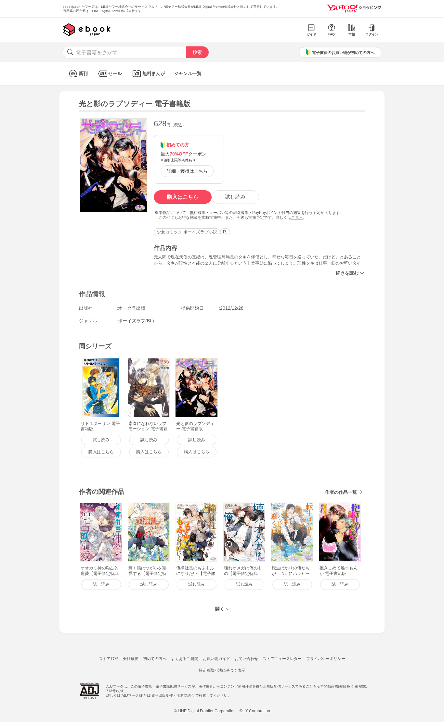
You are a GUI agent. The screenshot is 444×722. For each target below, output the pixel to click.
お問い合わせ (246, 658)
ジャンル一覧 (188, 73)
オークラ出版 (131, 308)
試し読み (235, 197)
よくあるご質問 (184, 658)
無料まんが (153, 73)
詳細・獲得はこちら (187, 171)
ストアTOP (108, 658)
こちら (297, 217)
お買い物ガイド (216, 658)
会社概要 (130, 658)
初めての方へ (154, 658)
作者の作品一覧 (341, 492)
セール (115, 73)
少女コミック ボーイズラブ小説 (187, 232)
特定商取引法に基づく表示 (222, 670)
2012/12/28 (231, 308)
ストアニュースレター (282, 658)
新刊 (83, 73)
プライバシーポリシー (325, 658)
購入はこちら (182, 197)
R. (225, 232)
